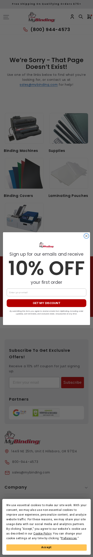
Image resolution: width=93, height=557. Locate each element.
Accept (46, 547)
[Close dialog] (86, 236)
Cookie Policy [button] (42, 533)
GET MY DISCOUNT (46, 303)
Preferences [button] (69, 538)
